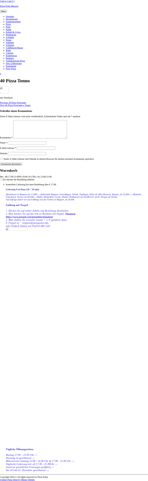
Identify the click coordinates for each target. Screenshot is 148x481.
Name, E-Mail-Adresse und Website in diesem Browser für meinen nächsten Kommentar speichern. (48, 159)
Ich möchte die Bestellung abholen (18, 179)
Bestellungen (12, 19)
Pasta (8, 27)
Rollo (8, 50)
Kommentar (6, 137)
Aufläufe (10, 42)
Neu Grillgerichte (14, 63)
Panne (8, 40)
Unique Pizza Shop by (17, 479)
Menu (3, 11)
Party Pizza (11, 68)
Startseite (10, 16)
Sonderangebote (13, 21)
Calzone (9, 53)
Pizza (8, 24)
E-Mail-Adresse (8, 148)
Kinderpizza (11, 55)
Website (3, 153)
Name (3, 142)
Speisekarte (11, 66)
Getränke (10, 37)
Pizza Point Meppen (9, 6)
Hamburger (11, 35)
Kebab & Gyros (13, 32)
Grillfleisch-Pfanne (14, 48)
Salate (8, 29)
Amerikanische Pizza (15, 61)
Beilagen (10, 58)
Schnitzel (10, 45)
